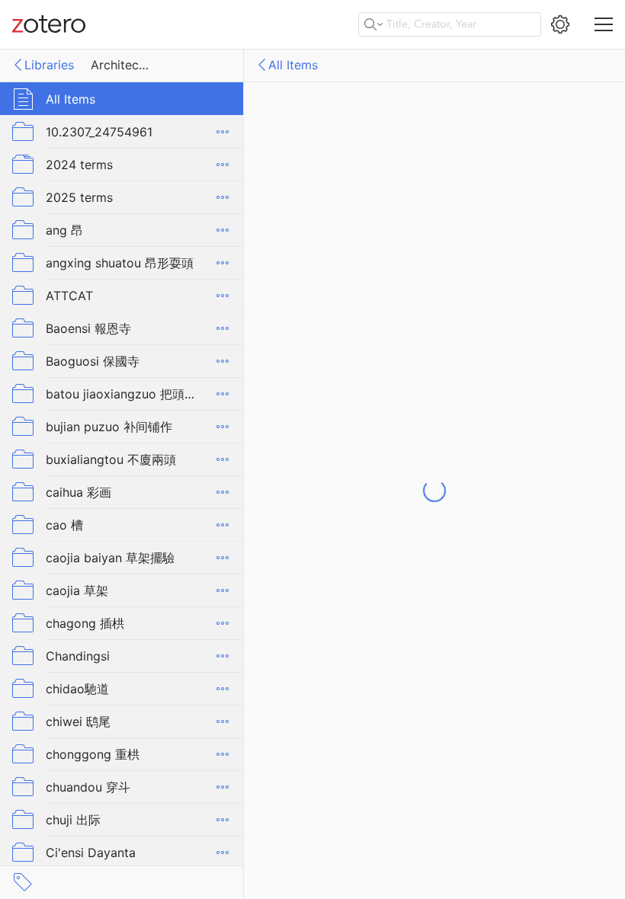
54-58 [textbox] (397, 226)
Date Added (332, 472)
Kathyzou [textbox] (407, 515)
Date (353, 205)
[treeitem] (122, 98)
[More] (222, 132)
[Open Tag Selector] (23, 882)
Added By (339, 515)
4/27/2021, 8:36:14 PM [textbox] (444, 472)
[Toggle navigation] (603, 24)
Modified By (332, 536)
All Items (293, 64)
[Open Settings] (560, 24)
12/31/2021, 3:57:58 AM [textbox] (447, 493)
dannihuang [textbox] (413, 536)
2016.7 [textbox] (398, 205)
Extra (352, 247)
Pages (349, 226)
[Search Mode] (373, 24)
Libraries (49, 64)
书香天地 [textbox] (404, 183)
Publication (335, 183)
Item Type (338, 141)
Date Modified (326, 493)
